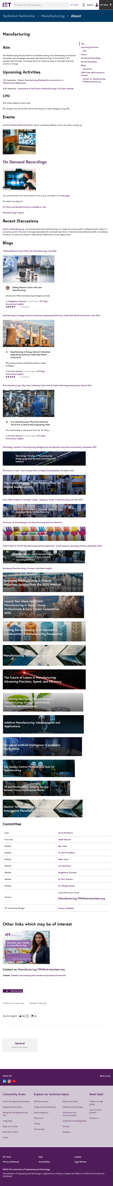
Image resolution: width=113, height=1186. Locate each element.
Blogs (83, 65)
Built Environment (41, 1101)
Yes (25, 1016)
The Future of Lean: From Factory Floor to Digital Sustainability (31, 470)
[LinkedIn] (4, 1081)
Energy (37, 1123)
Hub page (65, 195)
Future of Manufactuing (13, 229)
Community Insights (15, 304)
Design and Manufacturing (45, 1107)
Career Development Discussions (16, 1101)
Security (66, 1126)
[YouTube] (14, 1081)
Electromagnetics (41, 1112)
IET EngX (44, 301)
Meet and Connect (10, 1132)
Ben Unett (62, 846)
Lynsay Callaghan (66, 908)
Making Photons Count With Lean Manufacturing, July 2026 (30, 251)
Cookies (77, 1157)
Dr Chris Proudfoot (66, 852)
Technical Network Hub (20, 125)
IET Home (7, 1157)
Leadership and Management (75, 1120)
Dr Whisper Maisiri (66, 886)
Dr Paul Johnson (15, 371)
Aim (82, 43)
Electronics (38, 1118)
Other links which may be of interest (92, 74)
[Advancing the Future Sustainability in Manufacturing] (56, 702)
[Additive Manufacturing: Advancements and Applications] (56, 724)
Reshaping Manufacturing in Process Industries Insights (27, 568)
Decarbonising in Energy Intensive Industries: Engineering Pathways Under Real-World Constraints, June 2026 (51, 315)
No (35, 1016)
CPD (84, 51)
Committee (87, 69)
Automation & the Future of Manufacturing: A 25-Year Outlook (45, 88)
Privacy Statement (11, 1161)
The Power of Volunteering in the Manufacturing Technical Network (32, 522)
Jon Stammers (64, 866)
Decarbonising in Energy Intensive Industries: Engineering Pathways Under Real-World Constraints (30, 355)
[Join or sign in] (97, 5)
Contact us (93, 1118)
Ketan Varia (63, 859)
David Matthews (65, 833)
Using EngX (7, 1120)
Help (41, 1157)
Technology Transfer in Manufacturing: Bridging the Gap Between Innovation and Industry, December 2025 (49, 447)
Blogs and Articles (10, 1126)
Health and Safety (70, 1101)
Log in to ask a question (95, 1111)
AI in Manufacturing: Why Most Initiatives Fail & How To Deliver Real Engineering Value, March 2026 (47, 385)
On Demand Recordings (90, 58)
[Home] (7, 5)
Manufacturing (16, 991)
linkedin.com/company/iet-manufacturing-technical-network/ (38, 975)
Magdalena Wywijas (17, 301)
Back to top (105, 1076)
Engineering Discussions (12, 1107)
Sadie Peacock (64, 839)
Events (84, 54)
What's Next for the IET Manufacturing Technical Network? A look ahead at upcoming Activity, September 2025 (52, 546)
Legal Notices (80, 1161)
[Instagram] (9, 1081)
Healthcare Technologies (73, 1107)
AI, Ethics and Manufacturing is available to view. (25, 207)
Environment (39, 1129)
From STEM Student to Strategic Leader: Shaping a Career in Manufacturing (36, 499)
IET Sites (104, 5)
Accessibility (44, 1161)
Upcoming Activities (89, 47)
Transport (67, 1132)
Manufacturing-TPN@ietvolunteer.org (81, 898)
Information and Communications (69, 1114)
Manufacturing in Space (13, 212)
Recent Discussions (89, 61)
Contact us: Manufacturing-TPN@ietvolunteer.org (94, 80)
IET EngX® (74, 5)
